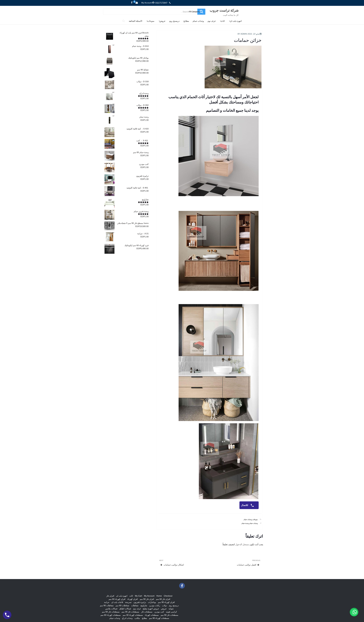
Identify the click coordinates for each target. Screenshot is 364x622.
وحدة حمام (245, 523)
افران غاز (110, 596)
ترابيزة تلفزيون (140, 602)
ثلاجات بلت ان (117, 602)
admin (244, 34)
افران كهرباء (132, 599)
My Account (146, 3)
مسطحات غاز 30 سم (130, 612)
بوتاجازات (152, 602)
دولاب (164, 605)
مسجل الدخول (242, 544)
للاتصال (245, 505)
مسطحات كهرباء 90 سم (159, 618)
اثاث (223, 21)
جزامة (106, 602)
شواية (171, 608)
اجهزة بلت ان (236, 21)
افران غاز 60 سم (163, 599)
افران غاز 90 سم (147, 599)
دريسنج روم (174, 21)
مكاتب (137, 618)
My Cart (138, 596)
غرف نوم (212, 21)
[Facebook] (132, 3)
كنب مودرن (159, 612)
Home (159, 596)
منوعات (150, 21)
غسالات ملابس (111, 608)
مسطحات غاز (146, 612)
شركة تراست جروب (224, 10)
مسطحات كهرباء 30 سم (133, 615)
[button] (354, 612)
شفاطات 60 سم (122, 605)
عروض (163, 21)
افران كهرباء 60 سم (117, 599)
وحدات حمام (198, 21)
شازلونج (143, 605)
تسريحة (128, 602)
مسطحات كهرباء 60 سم (111, 615)
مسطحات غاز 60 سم (111, 612)
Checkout (168, 596)
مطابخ (186, 21)
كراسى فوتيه (171, 612)
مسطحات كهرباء (152, 615)
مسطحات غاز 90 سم (169, 615)
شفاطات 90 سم (107, 605)
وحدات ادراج (127, 618)
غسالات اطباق (125, 608)
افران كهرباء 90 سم (166, 602)
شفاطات (134, 605)
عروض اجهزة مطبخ (151, 608)
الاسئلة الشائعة (135, 21)
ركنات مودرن (154, 605)
